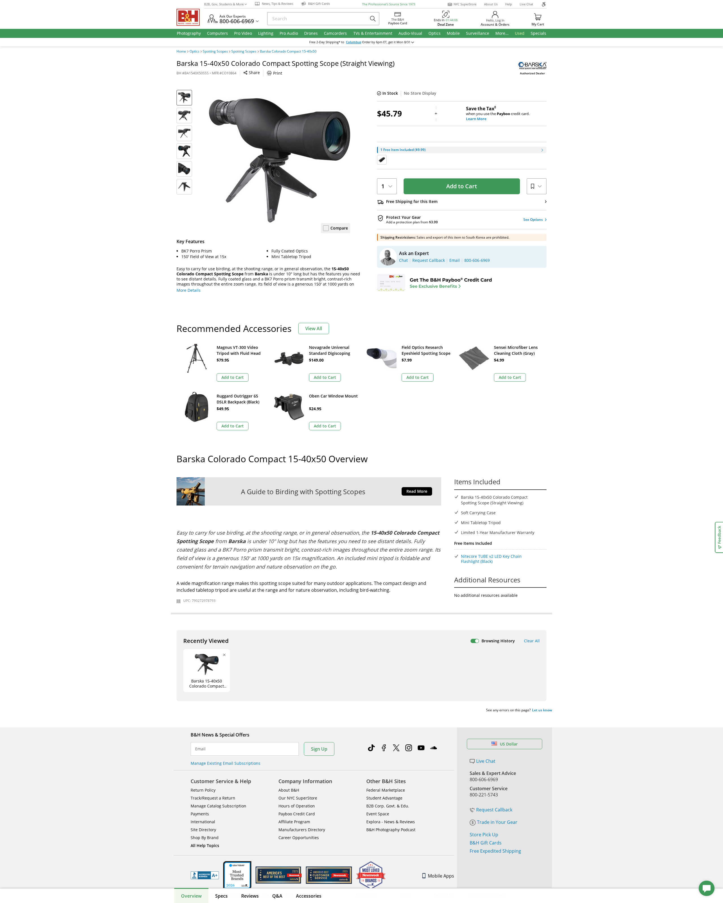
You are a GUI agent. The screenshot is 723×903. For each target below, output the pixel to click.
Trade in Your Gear (497, 822)
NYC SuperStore (465, 4)
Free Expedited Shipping (495, 851)
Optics (194, 51)
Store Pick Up (484, 834)
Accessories (308, 896)
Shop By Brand (205, 837)
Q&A (277, 896)
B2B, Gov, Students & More (224, 4)
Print (277, 73)
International (203, 821)
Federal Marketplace (385, 790)
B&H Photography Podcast (390, 829)
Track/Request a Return (213, 798)
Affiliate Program (294, 821)
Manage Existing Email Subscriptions (225, 763)
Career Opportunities (298, 837)
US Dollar (509, 744)
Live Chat (526, 4)
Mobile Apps (441, 876)
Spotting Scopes (215, 51)
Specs (221, 896)
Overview (191, 896)
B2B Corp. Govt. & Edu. (387, 806)
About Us (491, 4)
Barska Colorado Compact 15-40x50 (288, 51)
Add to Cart (461, 186)
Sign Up (319, 749)
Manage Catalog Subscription (218, 806)
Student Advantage (384, 798)
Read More (416, 491)
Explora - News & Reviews (390, 821)
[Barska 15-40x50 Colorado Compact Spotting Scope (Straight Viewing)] (279, 160)
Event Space (377, 813)
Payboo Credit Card (296, 813)
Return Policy (203, 790)
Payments (200, 813)
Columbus (353, 42)
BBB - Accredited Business (205, 875)
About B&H (288, 790)
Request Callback (494, 810)
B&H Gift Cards (486, 843)
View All (313, 328)
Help (508, 4)
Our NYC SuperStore (297, 798)
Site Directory (203, 829)
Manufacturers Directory (301, 829)
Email (200, 749)
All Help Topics (205, 845)
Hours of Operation (296, 806)
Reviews (250, 896)
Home (181, 51)
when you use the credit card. (498, 113)
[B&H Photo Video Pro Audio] (190, 17)
